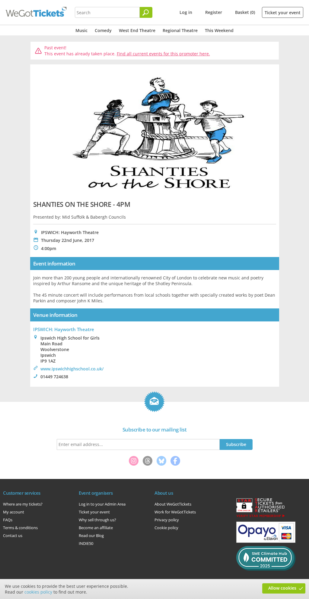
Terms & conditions (20, 527)
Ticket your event (283, 12)
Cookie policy (166, 527)
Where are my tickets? (23, 504)
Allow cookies (282, 588)
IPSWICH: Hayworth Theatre (63, 329)
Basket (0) (245, 12)
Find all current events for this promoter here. (163, 54)
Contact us (12, 535)
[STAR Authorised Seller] (260, 516)
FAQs (7, 519)
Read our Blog (91, 535)
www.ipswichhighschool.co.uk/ (72, 369)
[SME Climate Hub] (265, 569)
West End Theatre (137, 30)
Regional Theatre (180, 30)
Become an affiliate (96, 527)
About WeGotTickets (172, 504)
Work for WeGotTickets (175, 512)
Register (213, 12)
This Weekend (219, 30)
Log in (186, 12)
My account (13, 512)
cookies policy (38, 592)
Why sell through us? (97, 519)
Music (81, 30)
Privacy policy (166, 519)
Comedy (103, 30)
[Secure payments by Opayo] (265, 541)
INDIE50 (86, 543)
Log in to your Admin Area (102, 504)
